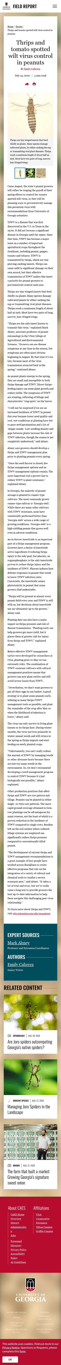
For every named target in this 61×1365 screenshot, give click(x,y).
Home (10, 26)
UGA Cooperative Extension (43, 1218)
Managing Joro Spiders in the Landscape (29, 1109)
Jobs (13, 1235)
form (22, 1351)
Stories (19, 26)
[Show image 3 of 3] (41, 173)
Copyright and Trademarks (16, 1324)
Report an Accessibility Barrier (16, 1330)
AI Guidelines (18, 1262)
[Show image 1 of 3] (20, 173)
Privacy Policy (18, 1249)
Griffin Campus (44, 1231)
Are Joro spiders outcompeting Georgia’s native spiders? (30, 1044)
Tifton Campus (44, 1227)
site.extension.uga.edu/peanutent (31, 913)
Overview (16, 1218)
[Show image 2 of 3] (30, 173)
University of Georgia (30, 1290)
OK (10, 1359)
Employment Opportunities (44, 1317)
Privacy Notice (11, 1347)
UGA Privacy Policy (44, 1324)
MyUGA (16, 1317)
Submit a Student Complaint (45, 1330)
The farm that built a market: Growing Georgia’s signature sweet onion (29, 1177)
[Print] (34, 84)
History (15, 1222)
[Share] (26, 84)
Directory (44, 1312)
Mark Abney (19, 942)
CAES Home (17, 1214)
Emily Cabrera (32, 68)
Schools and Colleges (16, 1312)
